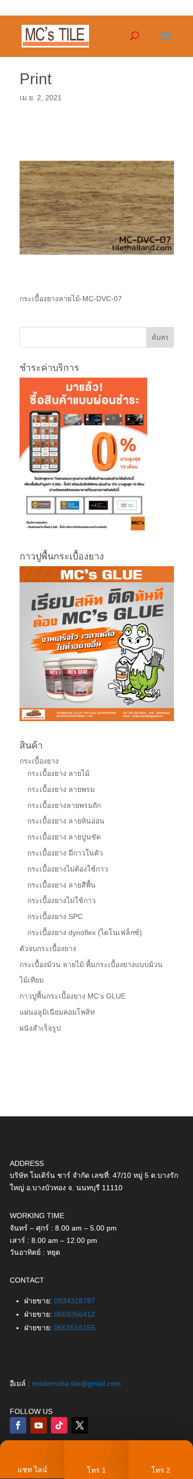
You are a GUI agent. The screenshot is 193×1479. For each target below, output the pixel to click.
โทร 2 (160, 1470)
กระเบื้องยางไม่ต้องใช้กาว (67, 869)
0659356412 (74, 1314)
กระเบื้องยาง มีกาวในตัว (65, 853)
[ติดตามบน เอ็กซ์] (80, 1425)
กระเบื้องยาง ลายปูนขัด (64, 837)
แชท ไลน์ (32, 1470)
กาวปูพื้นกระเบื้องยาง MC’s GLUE (73, 996)
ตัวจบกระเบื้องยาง (48, 948)
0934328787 (74, 1301)
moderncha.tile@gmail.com (76, 1383)
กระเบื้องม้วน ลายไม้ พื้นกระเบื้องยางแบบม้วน (91, 964)
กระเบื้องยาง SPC (55, 916)
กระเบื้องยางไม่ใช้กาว (61, 900)
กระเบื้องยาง (39, 761)
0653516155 (74, 1328)
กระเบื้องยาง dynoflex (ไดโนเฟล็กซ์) (84, 932)
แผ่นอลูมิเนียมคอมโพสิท (57, 1012)
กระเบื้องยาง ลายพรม (61, 789)
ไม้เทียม (32, 980)
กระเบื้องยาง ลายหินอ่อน (65, 821)
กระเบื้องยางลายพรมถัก (64, 805)
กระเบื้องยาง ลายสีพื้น (61, 885)
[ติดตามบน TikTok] (59, 1425)
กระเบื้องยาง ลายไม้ (58, 773)
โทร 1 (96, 1470)
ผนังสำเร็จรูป (40, 1028)
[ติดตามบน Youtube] (38, 1425)
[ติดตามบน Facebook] (18, 1425)
